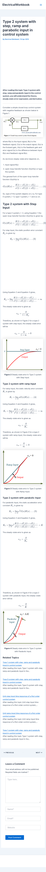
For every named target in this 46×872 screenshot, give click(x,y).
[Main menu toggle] (40, 4)
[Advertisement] (23, 65)
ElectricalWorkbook (15, 4)
